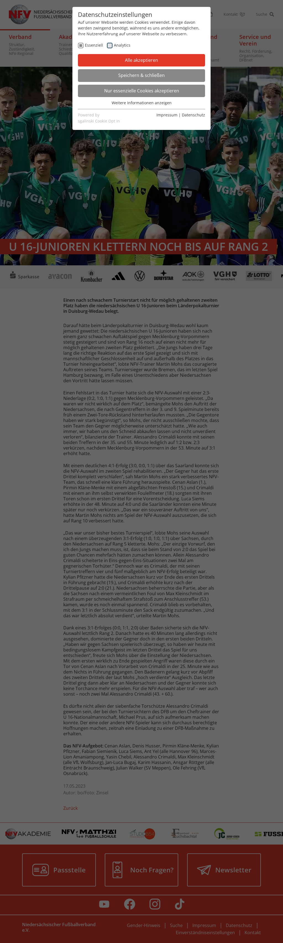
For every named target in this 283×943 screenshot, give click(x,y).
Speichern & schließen (141, 75)
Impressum (166, 114)
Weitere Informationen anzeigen (142, 102)
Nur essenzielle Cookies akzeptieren (141, 91)
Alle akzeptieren (141, 60)
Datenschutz (193, 114)
